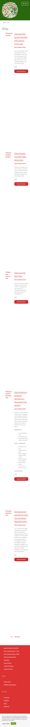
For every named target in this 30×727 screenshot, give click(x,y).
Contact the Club (8, 669)
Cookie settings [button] (6, 723)
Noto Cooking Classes (20, 47)
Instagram (6, 697)
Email (5, 703)
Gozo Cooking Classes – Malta (11, 654)
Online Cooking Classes (10, 657)
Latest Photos (7, 663)
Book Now (6, 660)
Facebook (6, 700)
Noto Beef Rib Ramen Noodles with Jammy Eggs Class (20, 39)
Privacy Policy (7, 682)
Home (4, 22)
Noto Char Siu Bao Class (20, 274)
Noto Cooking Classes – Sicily (11, 651)
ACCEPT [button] (13, 723)
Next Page (17, 636)
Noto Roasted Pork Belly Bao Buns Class (20, 156)
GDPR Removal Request (10, 684)
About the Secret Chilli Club (11, 648)
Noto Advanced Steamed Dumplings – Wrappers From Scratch (20, 398)
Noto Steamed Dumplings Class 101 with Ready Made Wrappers (21, 516)
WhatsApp (6, 706)
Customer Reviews (8, 666)
